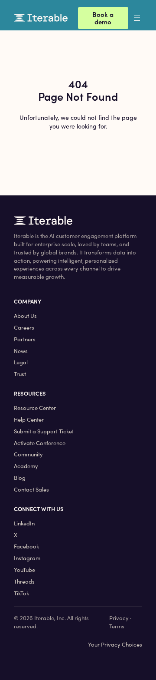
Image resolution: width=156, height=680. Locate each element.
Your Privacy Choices (115, 644)
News (21, 351)
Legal (21, 362)
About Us (25, 316)
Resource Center (35, 408)
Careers (24, 327)
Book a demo (103, 18)
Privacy (119, 618)
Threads (24, 581)
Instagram (27, 558)
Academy (26, 466)
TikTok (21, 593)
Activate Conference (39, 443)
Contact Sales (31, 489)
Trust (20, 374)
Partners (25, 339)
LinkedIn (24, 523)
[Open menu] (144, 18)
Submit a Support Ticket (44, 431)
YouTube (24, 570)
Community (28, 454)
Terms (116, 626)
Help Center (29, 419)
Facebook (26, 546)
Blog (20, 478)
